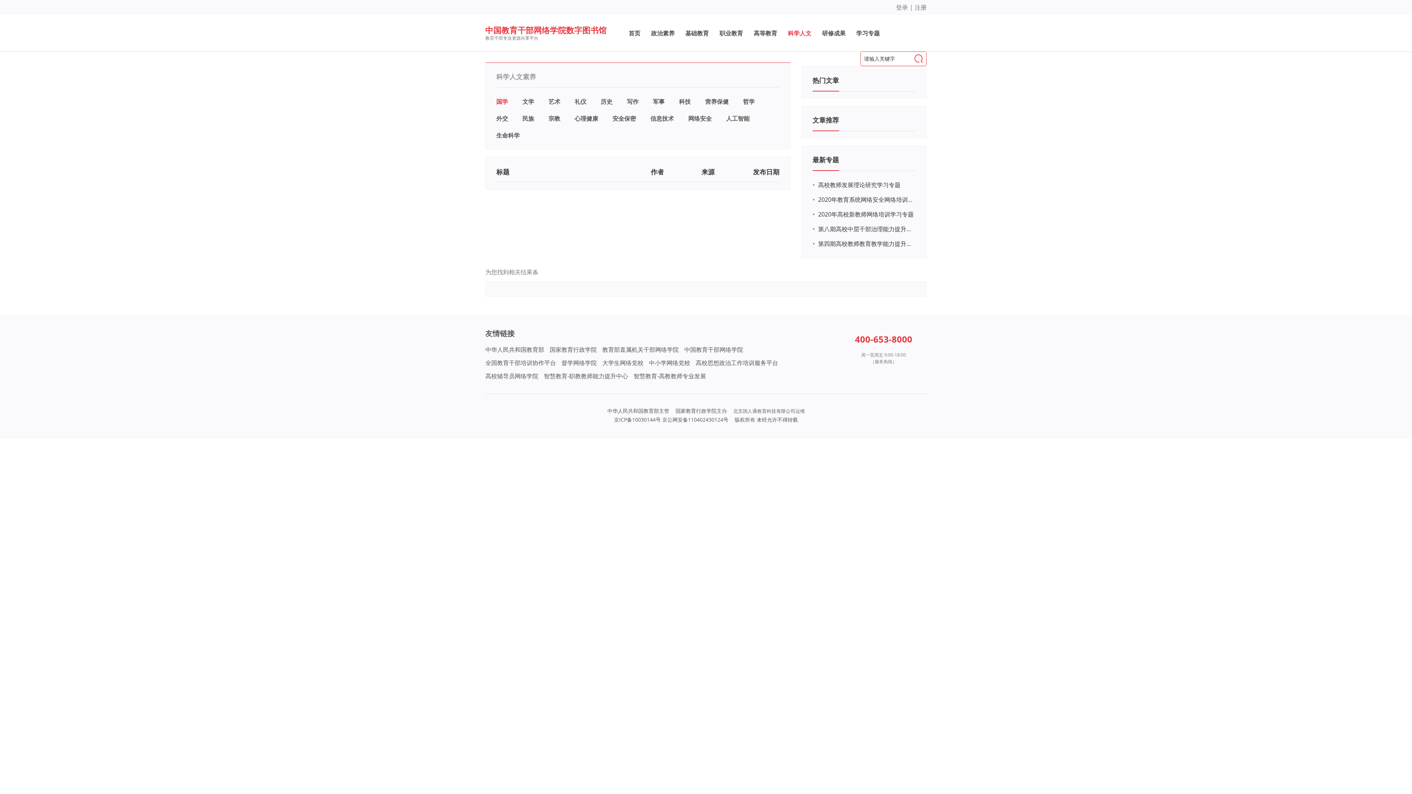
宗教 (554, 118)
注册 (921, 7)
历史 (607, 101)
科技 (685, 101)
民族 (528, 118)
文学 (528, 101)
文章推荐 (826, 119)
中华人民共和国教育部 (514, 350)
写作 (633, 101)
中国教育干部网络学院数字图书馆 (546, 29)
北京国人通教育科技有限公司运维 (769, 411)
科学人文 (800, 33)
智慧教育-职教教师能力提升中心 (586, 376)
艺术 (554, 101)
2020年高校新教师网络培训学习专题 (866, 214)
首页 (635, 33)
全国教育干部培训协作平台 (520, 363)
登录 (902, 7)
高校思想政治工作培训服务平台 (737, 363)
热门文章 (826, 80)
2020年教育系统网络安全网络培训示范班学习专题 (866, 200)
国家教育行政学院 (573, 350)
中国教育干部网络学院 (713, 350)
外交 (502, 118)
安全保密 (624, 118)
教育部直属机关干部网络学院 (640, 350)
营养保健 (717, 101)
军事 (659, 101)
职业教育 (731, 33)
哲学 (749, 101)
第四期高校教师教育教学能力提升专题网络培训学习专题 (866, 244)
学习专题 (868, 33)
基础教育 (697, 33)
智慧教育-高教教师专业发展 (670, 376)
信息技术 (662, 118)
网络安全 (700, 118)
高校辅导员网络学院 (511, 376)
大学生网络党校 (622, 363)
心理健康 (586, 118)
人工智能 (738, 118)
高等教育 (765, 33)
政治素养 (663, 33)
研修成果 (834, 33)
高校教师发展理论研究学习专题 (859, 185)
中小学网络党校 (669, 363)
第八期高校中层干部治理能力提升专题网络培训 (866, 229)
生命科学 (508, 135)
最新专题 (826, 159)
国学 (502, 101)
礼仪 (580, 101)
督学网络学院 (579, 363)
